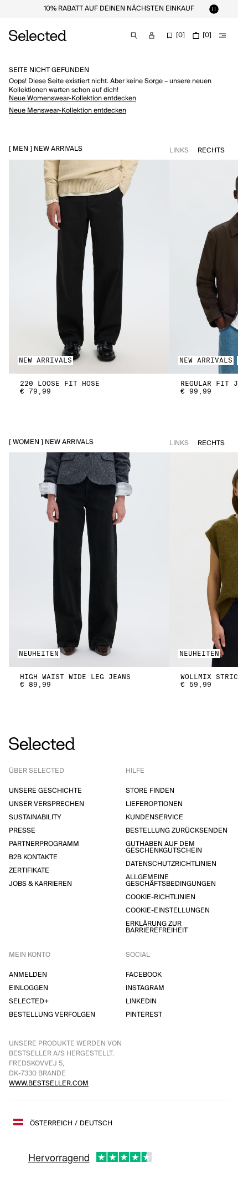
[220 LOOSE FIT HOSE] (89, 267)
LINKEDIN (141, 1001)
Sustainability (35, 817)
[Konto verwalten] (151, 35)
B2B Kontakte (33, 857)
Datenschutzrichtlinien (171, 864)
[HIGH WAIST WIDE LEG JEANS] (89, 559)
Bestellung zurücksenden (176, 831)
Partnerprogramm (44, 844)
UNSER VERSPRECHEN (46, 804)
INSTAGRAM (145, 988)
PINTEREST (144, 1015)
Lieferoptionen (154, 804)
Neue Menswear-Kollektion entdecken (67, 110)
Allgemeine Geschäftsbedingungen (171, 880)
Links (179, 150)
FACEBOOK (144, 975)
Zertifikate (29, 870)
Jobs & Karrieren (40, 884)
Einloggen (28, 988)
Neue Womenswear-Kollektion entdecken (72, 98)
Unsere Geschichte (45, 791)
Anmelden (28, 975)
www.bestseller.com (49, 1083)
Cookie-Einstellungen (168, 910)
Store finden (150, 791)
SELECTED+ (29, 1001)
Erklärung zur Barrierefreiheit (157, 927)
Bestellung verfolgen (52, 1015)
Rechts (211, 150)
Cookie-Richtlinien (160, 897)
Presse (22, 831)
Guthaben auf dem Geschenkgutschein (164, 847)
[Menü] (222, 35)
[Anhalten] (213, 9)
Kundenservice (154, 817)
